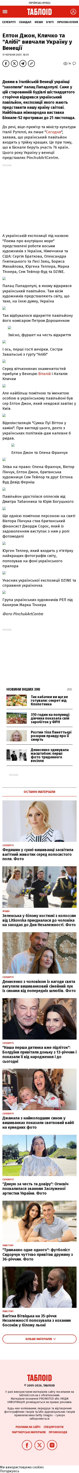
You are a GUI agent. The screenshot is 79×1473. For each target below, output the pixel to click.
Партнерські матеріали (29, 1432)
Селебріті (9, 22)
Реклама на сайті (28, 1427)
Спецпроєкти (53, 1427)
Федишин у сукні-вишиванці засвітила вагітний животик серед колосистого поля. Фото (37, 854)
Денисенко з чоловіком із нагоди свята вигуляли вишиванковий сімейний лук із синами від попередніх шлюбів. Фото (39, 986)
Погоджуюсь (9, 1471)
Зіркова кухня (67, 22)
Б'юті (50, 22)
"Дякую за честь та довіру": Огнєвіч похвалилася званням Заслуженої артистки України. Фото (35, 1189)
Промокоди (58, 1432)
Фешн (38, 22)
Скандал (25, 22)
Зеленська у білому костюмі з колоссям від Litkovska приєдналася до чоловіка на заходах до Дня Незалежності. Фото (39, 920)
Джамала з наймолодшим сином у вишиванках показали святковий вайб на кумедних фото (38, 1123)
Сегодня (53, 132)
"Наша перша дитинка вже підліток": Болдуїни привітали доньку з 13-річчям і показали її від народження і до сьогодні (39, 1054)
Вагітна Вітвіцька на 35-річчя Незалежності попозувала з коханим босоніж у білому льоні (36, 1321)
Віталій (44, 373)
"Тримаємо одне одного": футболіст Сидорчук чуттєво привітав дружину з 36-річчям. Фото (37, 1255)
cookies (38, 1467)
